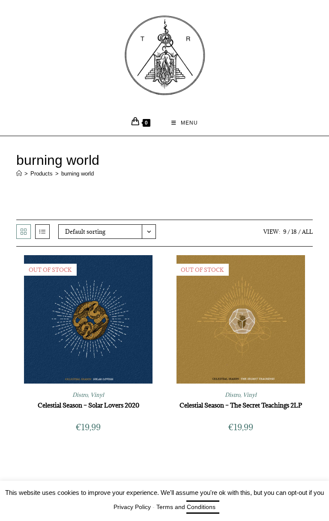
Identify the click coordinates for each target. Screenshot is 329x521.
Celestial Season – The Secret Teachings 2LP (240, 405)
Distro (80, 394)
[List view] (42, 231)
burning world (77, 173)
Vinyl (97, 394)
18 (294, 231)
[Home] (19, 173)
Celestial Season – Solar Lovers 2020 (88, 405)
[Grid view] (23, 231)
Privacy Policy (132, 506)
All (307, 231)
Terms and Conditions (185, 506)
